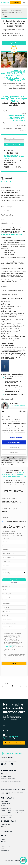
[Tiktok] (8, 764)
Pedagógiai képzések (15, 10)
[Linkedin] (12, 764)
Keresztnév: (5, 546)
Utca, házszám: (6, 600)
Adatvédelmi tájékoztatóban (10, 645)
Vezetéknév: (6, 538)
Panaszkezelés (5, 829)
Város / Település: (7, 594)
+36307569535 (14, 407)
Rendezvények (5, 843)
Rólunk (3, 839)
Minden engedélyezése (14, 442)
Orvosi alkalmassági (6, 831)
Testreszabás (13, 447)
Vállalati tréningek (6, 817)
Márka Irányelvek (5, 846)
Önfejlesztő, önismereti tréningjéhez (11, 234)
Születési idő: (5, 569)
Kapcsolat (3, 841)
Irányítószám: (6, 586)
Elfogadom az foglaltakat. (11, 737)
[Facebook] (2, 764)
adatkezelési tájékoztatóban (10, 737)
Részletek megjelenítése (16, 437)
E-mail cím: (5, 615)
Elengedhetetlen (14, 452)
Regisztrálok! (14, 43)
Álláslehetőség (5, 850)
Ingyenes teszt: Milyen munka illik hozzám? (12, 812)
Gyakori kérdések (5, 824)
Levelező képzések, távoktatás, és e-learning (12, 810)
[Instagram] (5, 764)
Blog (2, 848)
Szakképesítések (5, 803)
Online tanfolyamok (6, 808)
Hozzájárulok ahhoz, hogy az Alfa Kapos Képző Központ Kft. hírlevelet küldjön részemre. (14, 656)
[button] (24, 2)
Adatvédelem (4, 826)
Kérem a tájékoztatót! (14, 145)
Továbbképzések (5, 806)
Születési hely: (6, 561)
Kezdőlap (4, 10)
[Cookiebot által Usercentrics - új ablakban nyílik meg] (19, 411)
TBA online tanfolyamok (7, 815)
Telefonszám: (6, 607)
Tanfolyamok (4, 801)
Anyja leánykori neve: (8, 553)
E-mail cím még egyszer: (9, 623)
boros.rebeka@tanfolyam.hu (17, 405)
